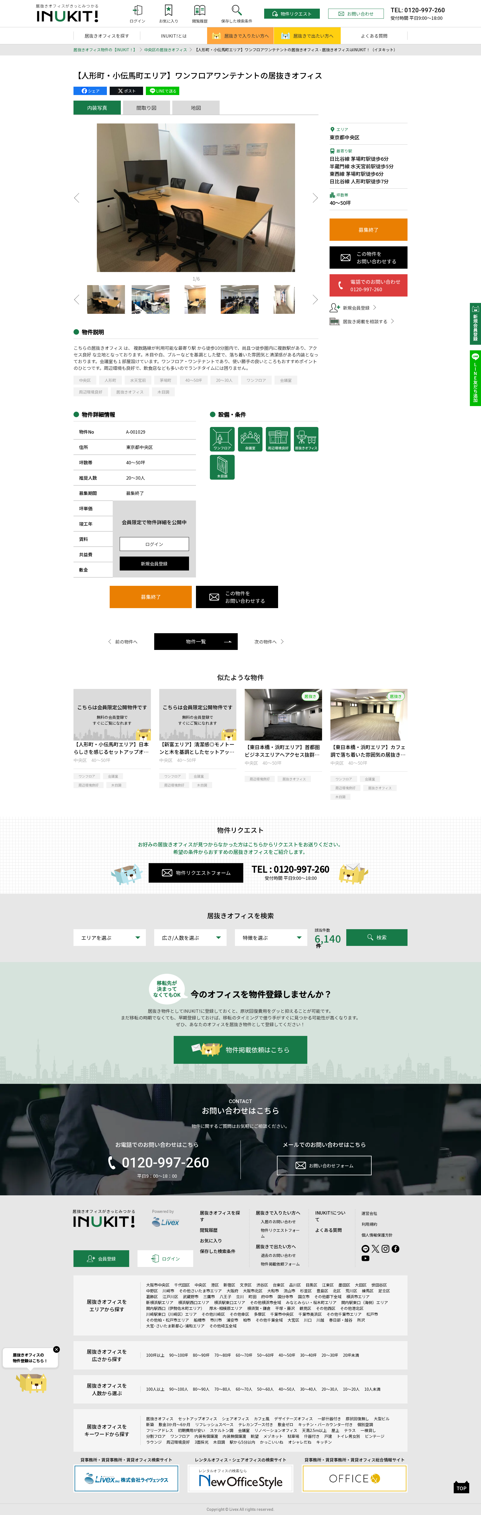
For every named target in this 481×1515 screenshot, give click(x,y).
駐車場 (293, 1436)
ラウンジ (154, 1442)
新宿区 (229, 1285)
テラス (350, 1430)
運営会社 (369, 1213)
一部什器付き (329, 1418)
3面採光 (201, 1442)
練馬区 (368, 1290)
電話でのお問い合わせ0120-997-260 (375, 285)
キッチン (324, 1442)
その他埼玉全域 (223, 1326)
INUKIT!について (330, 1216)
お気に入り (211, 1240)
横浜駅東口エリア (229, 1302)
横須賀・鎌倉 (259, 1308)
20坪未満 (351, 1355)
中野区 (152, 1290)
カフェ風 (261, 1418)
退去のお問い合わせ (278, 1255)
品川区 (295, 1285)
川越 (320, 1320)
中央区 (85, 380)
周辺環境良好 (90, 392)
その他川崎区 (213, 1314)
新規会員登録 (154, 563)
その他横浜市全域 (265, 1302)
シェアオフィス (235, 1418)
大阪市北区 (252, 1290)
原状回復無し (357, 1418)
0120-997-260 (165, 1163)
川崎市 (168, 1290)
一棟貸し (368, 1430)
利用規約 (369, 1224)
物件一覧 (196, 641)
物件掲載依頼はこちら (258, 1049)
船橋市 (199, 1320)
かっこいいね (271, 1442)
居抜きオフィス (130, 392)
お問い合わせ (360, 13)
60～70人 (244, 1389)
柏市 (247, 1320)
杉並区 (306, 1290)
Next (315, 197)
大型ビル (381, 1418)
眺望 (255, 1436)
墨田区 (344, 1285)
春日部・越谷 (340, 1320)
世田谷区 (379, 1285)
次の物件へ (265, 641)
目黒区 (311, 1285)
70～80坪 (222, 1355)
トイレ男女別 (348, 1436)
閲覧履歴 (209, 1230)
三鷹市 (209, 1296)
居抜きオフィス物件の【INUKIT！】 (105, 49)
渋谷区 (262, 1285)
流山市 (289, 1290)
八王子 (225, 1296)
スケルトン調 (221, 1430)
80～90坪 (201, 1355)
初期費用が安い (191, 1430)
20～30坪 (330, 1355)
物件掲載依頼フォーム (280, 1264)
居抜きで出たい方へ (313, 35)
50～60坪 (265, 1355)
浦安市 (232, 1320)
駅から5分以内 (242, 1442)
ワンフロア (256, 380)
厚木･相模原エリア (225, 1308)
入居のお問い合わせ (278, 1221)
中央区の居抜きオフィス (165, 49)
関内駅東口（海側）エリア (364, 1302)
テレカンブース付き (255, 1424)
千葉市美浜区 (310, 1314)
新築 (150, 1424)
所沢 (361, 1320)
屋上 (335, 1430)
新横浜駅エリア (159, 1302)
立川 (240, 1296)
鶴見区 (305, 1308)
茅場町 (165, 380)
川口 (308, 1320)
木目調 (163, 392)
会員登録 (107, 1258)
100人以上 (155, 1389)
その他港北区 (352, 1308)
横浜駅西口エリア (193, 1302)
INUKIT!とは (174, 35)
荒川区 (351, 1290)
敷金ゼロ (285, 1424)
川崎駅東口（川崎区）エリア (171, 1314)
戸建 (328, 1436)
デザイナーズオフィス (293, 1418)
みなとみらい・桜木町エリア (311, 1302)
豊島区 (322, 1290)
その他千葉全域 (269, 1320)
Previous (76, 197)
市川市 (216, 1320)
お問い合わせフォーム (331, 1165)
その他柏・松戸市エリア (167, 1320)
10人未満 (372, 1389)
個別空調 (365, 1424)
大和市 (273, 1290)
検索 (382, 937)
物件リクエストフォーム (203, 872)
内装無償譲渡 (234, 1436)
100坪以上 (155, 1355)
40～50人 (287, 1389)
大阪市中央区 (158, 1285)
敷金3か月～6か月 (174, 1424)
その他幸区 (239, 1314)
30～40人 (308, 1389)
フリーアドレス (159, 1430)
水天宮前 (138, 380)
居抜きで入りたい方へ (246, 35)
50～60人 (265, 1389)
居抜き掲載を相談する (365, 321)
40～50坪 (193, 380)
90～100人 (178, 1389)
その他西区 (325, 1308)
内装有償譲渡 (206, 1436)
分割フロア (156, 1436)
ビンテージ (374, 1436)
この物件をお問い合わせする (245, 596)
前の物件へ (126, 641)
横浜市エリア (358, 1296)
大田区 (361, 1285)
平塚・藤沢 (285, 1308)
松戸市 (372, 1314)
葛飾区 (152, 1296)
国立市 (304, 1296)
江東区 (328, 1285)
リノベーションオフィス (275, 1430)
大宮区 (293, 1320)
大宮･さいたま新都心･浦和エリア (175, 1326)
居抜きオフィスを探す (107, 35)
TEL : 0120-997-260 (291, 868)
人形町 (110, 380)
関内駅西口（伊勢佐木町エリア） (175, 1308)
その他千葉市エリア (344, 1314)
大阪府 (232, 1290)
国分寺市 (285, 1296)
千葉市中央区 (282, 1314)
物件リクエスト (296, 13)
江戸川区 (170, 1296)
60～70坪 (244, 1355)
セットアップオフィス (197, 1418)
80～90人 (201, 1389)
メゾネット (273, 1436)
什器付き (312, 1436)
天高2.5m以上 (314, 1430)
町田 (252, 1296)
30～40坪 (308, 1355)
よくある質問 (374, 35)
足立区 (384, 1290)
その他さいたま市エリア (200, 1290)
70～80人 (222, 1389)
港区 (215, 1285)
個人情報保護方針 (377, 1235)
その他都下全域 (328, 1296)
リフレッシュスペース (214, 1424)
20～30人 (224, 380)
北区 (337, 1290)
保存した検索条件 (217, 1251)
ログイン (154, 544)
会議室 (286, 380)
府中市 (267, 1296)
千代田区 (182, 1285)
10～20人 (351, 1389)
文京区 (246, 1285)
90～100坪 (178, 1355)
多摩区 (260, 1314)
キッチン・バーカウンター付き (325, 1424)
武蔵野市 (190, 1296)
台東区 (278, 1285)
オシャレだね (299, 1442)
